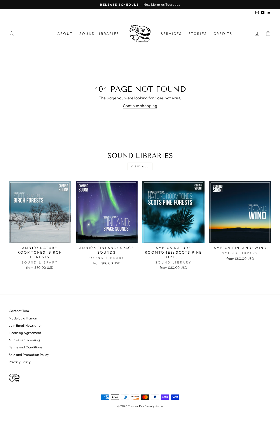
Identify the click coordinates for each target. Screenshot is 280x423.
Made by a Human (23, 318)
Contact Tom (19, 311)
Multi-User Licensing (24, 340)
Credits (223, 33)
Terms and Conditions (25, 347)
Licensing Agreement (25, 333)
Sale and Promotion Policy (29, 355)
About (65, 33)
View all (140, 166)
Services (171, 33)
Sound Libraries (99, 33)
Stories (198, 33)
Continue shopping (140, 105)
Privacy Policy (20, 362)
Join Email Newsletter (25, 325)
